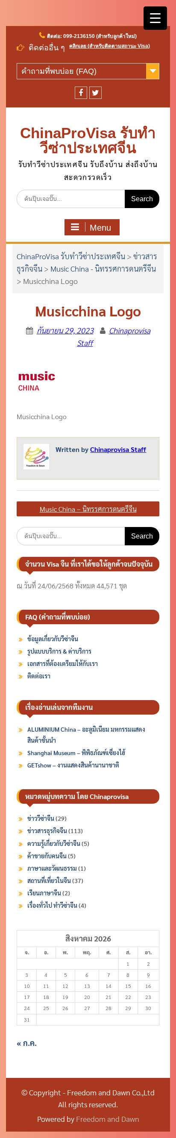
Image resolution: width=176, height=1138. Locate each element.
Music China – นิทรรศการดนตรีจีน (88, 508)
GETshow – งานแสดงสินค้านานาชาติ (73, 765)
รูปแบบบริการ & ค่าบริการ (59, 651)
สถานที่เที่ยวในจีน (49, 880)
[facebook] (81, 93)
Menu (100, 227)
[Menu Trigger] (155, 18)
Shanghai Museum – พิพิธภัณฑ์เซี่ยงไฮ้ (76, 752)
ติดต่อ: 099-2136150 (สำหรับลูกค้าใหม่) (92, 36)
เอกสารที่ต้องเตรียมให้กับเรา (62, 663)
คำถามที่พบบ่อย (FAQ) (59, 71)
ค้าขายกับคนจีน (47, 856)
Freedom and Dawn (107, 1119)
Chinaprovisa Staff (118, 449)
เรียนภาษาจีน (44, 893)
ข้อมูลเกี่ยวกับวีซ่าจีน (52, 639)
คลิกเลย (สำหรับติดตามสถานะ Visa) (109, 46)
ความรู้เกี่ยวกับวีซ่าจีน (53, 843)
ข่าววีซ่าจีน (40, 818)
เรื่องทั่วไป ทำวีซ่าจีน (52, 905)
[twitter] (95, 93)
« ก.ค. (27, 1043)
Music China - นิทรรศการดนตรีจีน (103, 268)
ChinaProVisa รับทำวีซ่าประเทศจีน (88, 140)
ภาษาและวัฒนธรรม (52, 868)
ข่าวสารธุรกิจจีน (47, 830)
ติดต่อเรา (38, 676)
